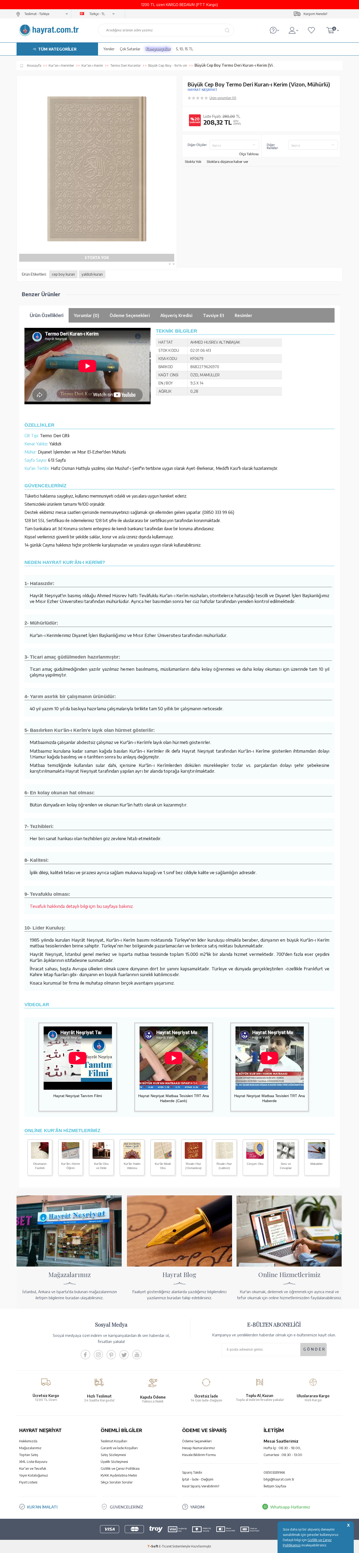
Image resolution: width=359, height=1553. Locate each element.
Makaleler (316, 1163)
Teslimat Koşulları (114, 1441)
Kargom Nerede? (315, 14)
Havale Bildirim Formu (199, 1455)
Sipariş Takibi (192, 1472)
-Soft (153, 1546)
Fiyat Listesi (28, 1482)
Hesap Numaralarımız (198, 1448)
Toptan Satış (28, 1455)
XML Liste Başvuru (33, 1461)
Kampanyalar (158, 49)
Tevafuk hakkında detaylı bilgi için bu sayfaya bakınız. (82, 906)
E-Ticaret (165, 1546)
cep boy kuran (63, 274)
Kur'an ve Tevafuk (32, 1468)
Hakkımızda (28, 1441)
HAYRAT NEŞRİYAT (202, 90)
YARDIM (197, 1507)
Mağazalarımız (30, 1448)
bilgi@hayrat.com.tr (279, 1479)
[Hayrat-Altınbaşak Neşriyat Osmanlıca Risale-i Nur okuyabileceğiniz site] (193, 1157)
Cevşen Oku (255, 1163)
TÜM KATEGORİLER (57, 49)
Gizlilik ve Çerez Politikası (120, 1468)
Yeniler (109, 49)
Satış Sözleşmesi (113, 1455)
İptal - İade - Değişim (197, 1479)
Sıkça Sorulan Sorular (117, 1482)
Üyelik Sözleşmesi (114, 1461)
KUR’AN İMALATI (42, 1507)
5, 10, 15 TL (184, 49)
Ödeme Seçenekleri (197, 1441)
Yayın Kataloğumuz (33, 1475)
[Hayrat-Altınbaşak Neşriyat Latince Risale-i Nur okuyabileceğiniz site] (224, 1157)
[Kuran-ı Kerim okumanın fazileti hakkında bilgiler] (40, 1157)
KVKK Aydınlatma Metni (119, 1475)
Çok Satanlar (130, 49)
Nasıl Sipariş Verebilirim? (200, 1486)
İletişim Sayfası (275, 1486)
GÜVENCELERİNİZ (126, 1507)
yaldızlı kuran (92, 274)
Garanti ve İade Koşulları (119, 1448)
